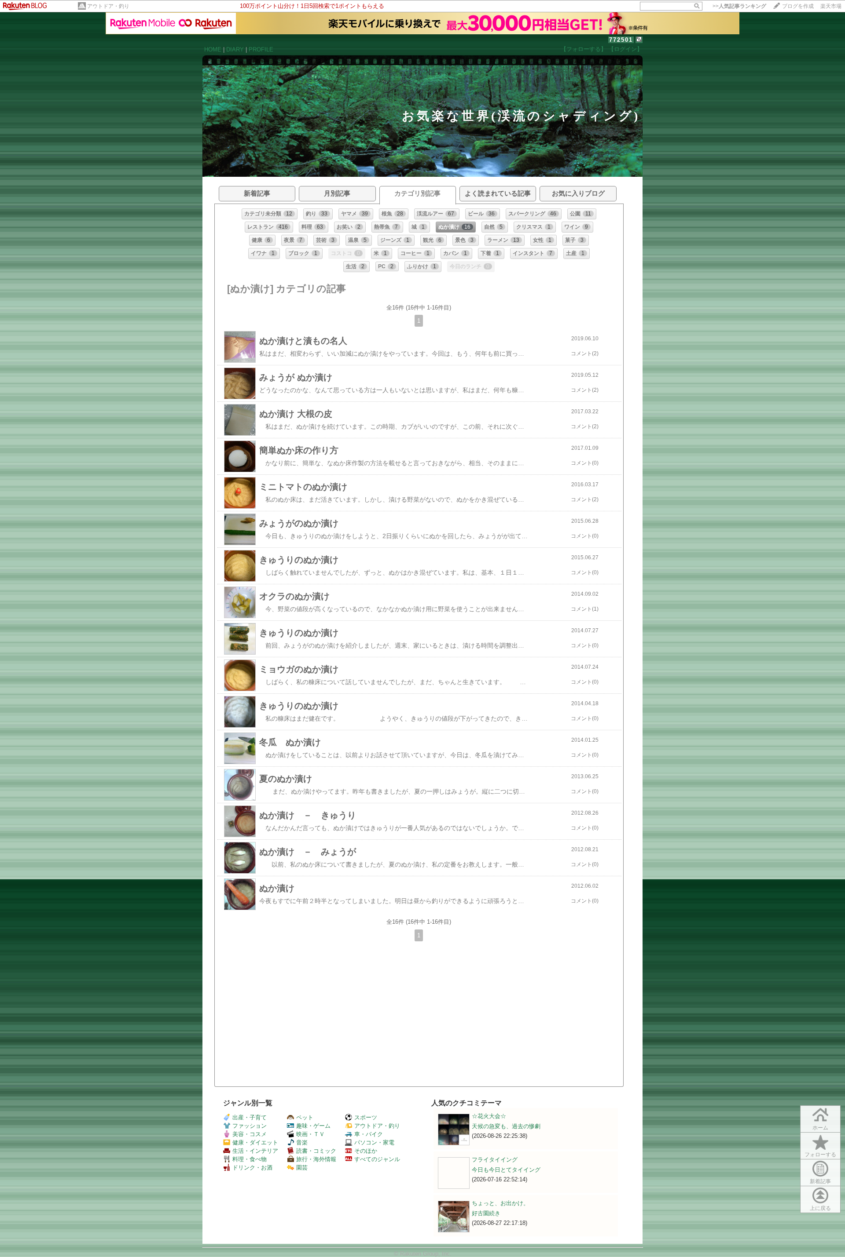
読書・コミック (316, 1151)
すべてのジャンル (377, 1159)
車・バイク (368, 1134)
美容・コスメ (249, 1134)
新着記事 (820, 1181)
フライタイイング (495, 1159)
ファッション (249, 1125)
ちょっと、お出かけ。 (500, 1203)
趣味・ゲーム (313, 1125)
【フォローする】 (583, 49)
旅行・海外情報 (316, 1159)
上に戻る (820, 1208)
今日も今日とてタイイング (506, 1169)
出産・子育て (249, 1117)
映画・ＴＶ (310, 1134)
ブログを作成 (798, 6)
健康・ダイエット (255, 1142)
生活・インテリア (255, 1151)
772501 (621, 39)
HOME (212, 49)
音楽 (302, 1142)
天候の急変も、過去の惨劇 (506, 1126)
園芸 (302, 1167)
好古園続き (486, 1213)
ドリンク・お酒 (252, 1167)
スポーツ (365, 1117)
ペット (304, 1117)
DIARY (235, 49)
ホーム (820, 1128)
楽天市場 (830, 6)
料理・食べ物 (249, 1159)
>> (739, 6)
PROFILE (261, 49)
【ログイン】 (625, 49)
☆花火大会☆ (489, 1116)
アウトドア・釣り (108, 6)
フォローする (820, 1154)
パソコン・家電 (374, 1142)
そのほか (365, 1151)
